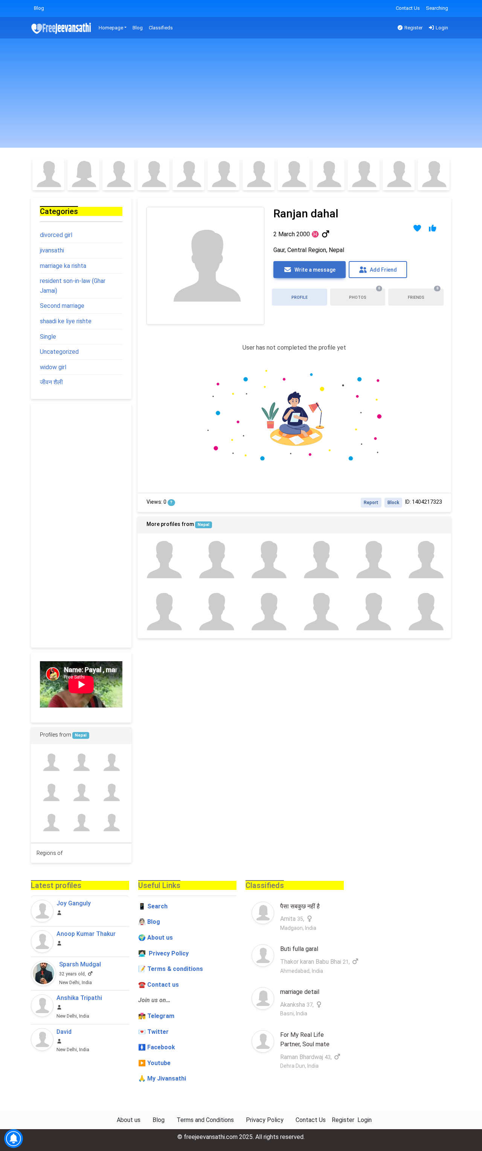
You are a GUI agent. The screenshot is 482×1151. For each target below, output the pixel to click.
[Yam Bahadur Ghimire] (81, 792)
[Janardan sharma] (163, 559)
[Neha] (329, 174)
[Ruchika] (434, 174)
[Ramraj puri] (268, 559)
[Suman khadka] (216, 612)
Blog (39, 8)
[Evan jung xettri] (51, 823)
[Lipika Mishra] (83, 174)
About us (128, 1119)
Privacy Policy (265, 1119)
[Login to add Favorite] (417, 228)
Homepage (111, 28)
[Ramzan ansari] (425, 612)
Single (48, 336)
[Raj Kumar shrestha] (268, 612)
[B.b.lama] (372, 559)
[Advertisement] (241, 95)
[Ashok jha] (111, 792)
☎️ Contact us (158, 984)
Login (441, 28)
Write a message (314, 270)
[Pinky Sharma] (259, 174)
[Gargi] (223, 174)
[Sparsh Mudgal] (43, 973)
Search (157, 906)
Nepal (203, 524)
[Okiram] (51, 762)
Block (393, 502)
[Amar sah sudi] (320, 612)
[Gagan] (163, 612)
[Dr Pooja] (364, 174)
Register (413, 28)
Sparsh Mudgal (80, 964)
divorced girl (56, 234)
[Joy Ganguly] (42, 911)
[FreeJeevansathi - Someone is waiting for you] (62, 28)
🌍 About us (155, 937)
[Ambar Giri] (320, 559)
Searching (437, 8)
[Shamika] (399, 174)
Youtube (159, 1063)
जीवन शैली (51, 382)
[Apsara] (81, 823)
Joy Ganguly (73, 903)
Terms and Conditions (205, 1119)
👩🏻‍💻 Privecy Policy (163, 953)
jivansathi (52, 250)
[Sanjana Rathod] (294, 174)
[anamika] (111, 762)
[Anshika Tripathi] (42, 1005)
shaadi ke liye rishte (66, 321)
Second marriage (62, 305)
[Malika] (188, 174)
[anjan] (372, 612)
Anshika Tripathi (79, 997)
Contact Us (408, 8)
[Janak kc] (216, 559)
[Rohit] (425, 559)
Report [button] (371, 502)
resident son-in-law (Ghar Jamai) (72, 285)
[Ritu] (118, 174)
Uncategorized (59, 351)
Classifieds (161, 28)
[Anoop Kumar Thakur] (42, 941)
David (64, 1031)
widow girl (53, 367)
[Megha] (48, 174)
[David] (42, 1039)
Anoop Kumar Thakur (86, 933)
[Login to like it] (433, 228)
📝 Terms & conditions (170, 968)
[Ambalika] (153, 174)
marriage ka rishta (63, 265)
